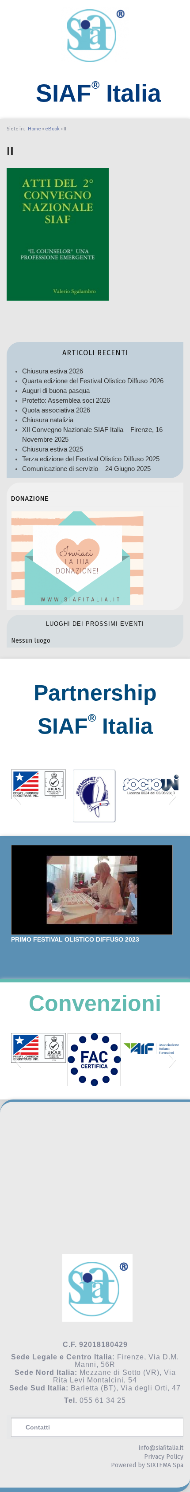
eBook (52, 128)
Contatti (38, 1427)
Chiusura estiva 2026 (52, 371)
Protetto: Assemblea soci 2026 (66, 400)
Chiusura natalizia (47, 420)
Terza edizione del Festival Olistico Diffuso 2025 (91, 459)
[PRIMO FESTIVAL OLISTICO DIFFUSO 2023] (92, 890)
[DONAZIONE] (77, 603)
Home (34, 128)
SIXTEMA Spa (165, 1465)
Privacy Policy (163, 1457)
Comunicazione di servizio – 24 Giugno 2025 (86, 468)
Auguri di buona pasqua (56, 390)
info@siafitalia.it (161, 1448)
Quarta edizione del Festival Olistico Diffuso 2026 (92, 381)
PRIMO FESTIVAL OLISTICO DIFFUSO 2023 (75, 939)
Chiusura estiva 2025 (52, 449)
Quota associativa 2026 (56, 410)
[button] (17, 796)
